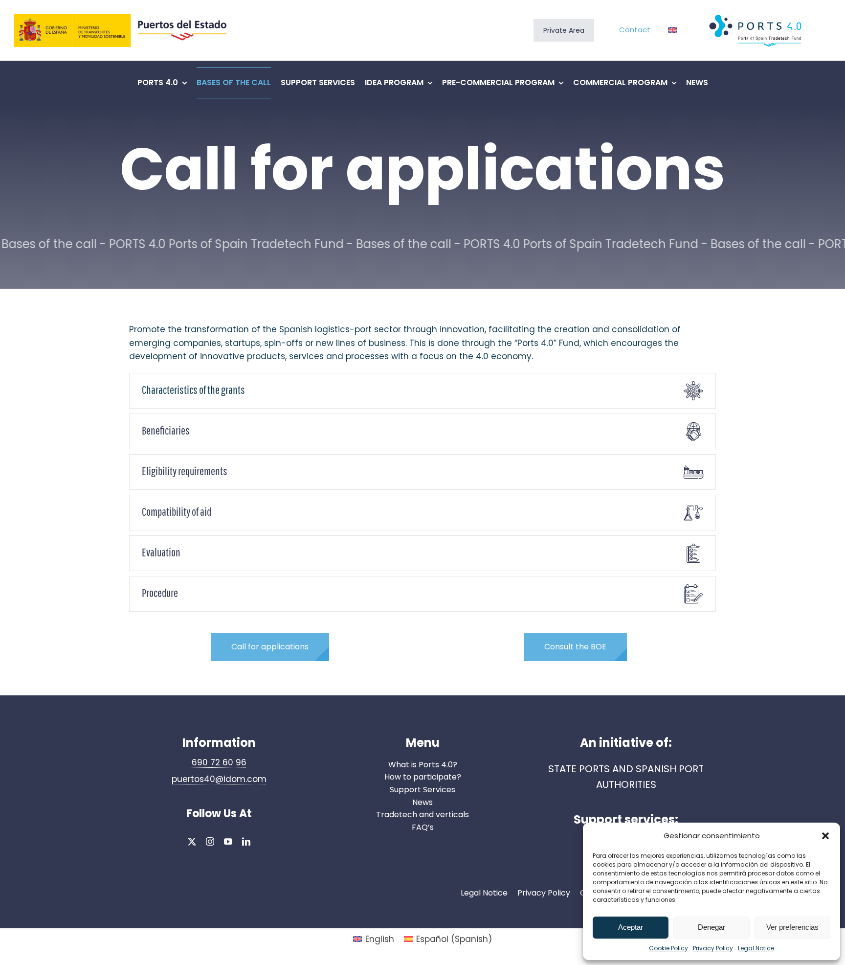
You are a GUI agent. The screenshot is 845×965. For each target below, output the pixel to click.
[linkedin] (246, 841)
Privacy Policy (713, 948)
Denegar (711, 927)
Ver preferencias (792, 927)
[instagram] (210, 841)
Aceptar (630, 927)
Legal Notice (756, 948)
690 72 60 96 (219, 762)
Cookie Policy (668, 948)
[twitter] (192, 841)
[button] (825, 836)
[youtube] (228, 841)
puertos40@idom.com (219, 779)
